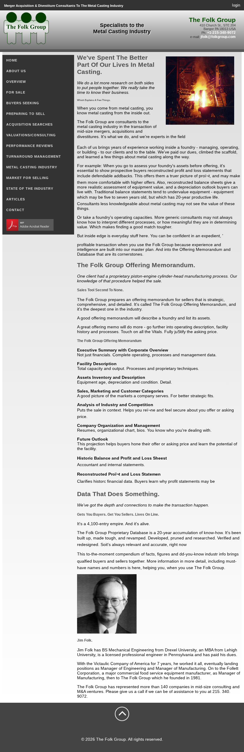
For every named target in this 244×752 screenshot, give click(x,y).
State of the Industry (29, 188)
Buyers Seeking (22, 103)
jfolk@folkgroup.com (218, 37)
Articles (15, 199)
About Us (16, 71)
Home (11, 60)
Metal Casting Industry (31, 167)
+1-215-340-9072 (221, 33)
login (236, 5)
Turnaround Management (33, 156)
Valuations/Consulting (31, 135)
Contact (15, 210)
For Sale (15, 92)
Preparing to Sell (25, 113)
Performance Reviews (29, 146)
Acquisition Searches (29, 124)
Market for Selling (27, 178)
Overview (16, 81)
